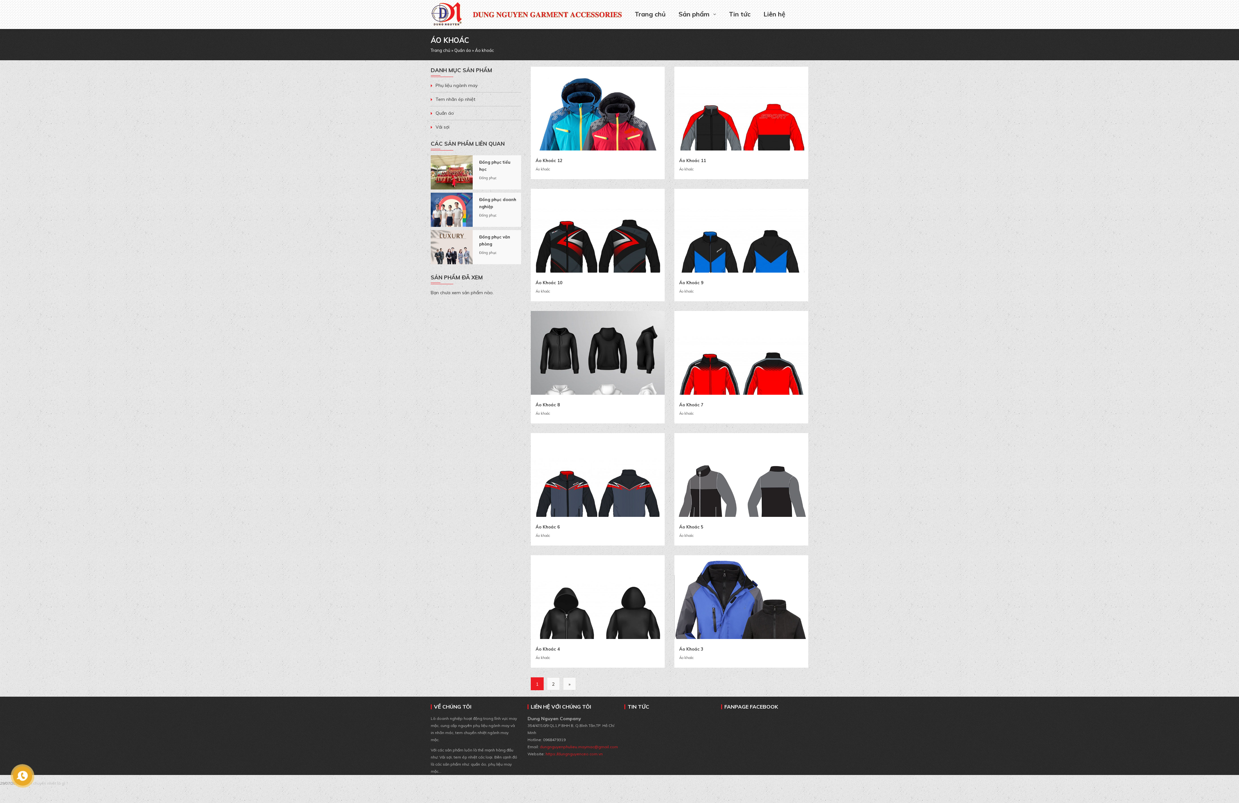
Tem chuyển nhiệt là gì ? (46, 783)
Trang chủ (650, 14)
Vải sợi (442, 127)
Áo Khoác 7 (691, 404)
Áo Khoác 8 (548, 404)
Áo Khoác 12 (549, 160)
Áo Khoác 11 (692, 160)
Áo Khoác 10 (549, 282)
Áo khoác (543, 169)
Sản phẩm (694, 14)
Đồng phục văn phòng (494, 240)
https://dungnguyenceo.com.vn (574, 753)
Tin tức (739, 14)
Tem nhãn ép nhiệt (455, 99)
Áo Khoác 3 (691, 649)
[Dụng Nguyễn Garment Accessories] (446, 8)
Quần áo (462, 50)
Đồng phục (488, 178)
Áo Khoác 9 (691, 282)
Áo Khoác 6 (548, 526)
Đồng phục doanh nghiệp (497, 203)
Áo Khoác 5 (691, 526)
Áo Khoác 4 (548, 649)
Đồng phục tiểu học (494, 166)
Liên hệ (774, 14)
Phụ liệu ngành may (457, 85)
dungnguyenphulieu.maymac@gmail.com (578, 746)
